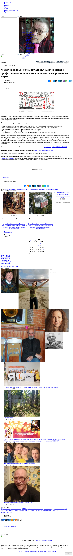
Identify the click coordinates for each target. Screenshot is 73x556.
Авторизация (5, 15)
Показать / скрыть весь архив (9, 266)
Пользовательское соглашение (47, 551)
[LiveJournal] (61, 81)
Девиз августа (8, 417)
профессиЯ (54, 189)
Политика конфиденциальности (27, 551)
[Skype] (69, 81)
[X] (56, 81)
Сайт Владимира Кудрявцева (43, 540)
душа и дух (29, 42)
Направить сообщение (11, 10)
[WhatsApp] (66, 81)
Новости (7, 5)
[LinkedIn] (59, 81)
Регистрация (8, 232)
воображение (30, 34)
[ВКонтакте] (49, 81)
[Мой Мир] (54, 81)
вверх (68, 553)
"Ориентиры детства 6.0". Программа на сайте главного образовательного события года (31, 387)
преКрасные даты (13, 510)
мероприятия (30, 53)
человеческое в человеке (50, 510)
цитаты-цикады (38, 510)
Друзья (24, 56)
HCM (23, 58)
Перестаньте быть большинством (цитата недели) (19, 502)
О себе (6, 8)
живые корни (30, 43)
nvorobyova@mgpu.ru (7, 158)
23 (43, 249)
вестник (28, 45)
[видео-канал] (2, 57)
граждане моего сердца (47, 509)
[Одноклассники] (51, 81)
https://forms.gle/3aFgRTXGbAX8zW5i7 (55, 147)
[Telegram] (71, 81)
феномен (28, 35)
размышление (30, 47)
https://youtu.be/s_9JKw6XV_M (43, 150)
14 (38, 247)
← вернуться (5, 177)
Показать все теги (6, 512)
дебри (27, 55)
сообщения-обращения (11, 189)
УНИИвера (21, 189)
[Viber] (64, 81)
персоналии (29, 48)
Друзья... (7, 7)
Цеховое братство (34, 509)
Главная (6, 4)
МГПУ (27, 189)
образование (29, 51)
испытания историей (60, 509)
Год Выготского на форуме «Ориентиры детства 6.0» (20, 463)
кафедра (28, 50)
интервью (29, 37)
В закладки (7, 2)
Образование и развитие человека (40, 189)
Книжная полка (27, 32)
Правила (7, 12)
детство (28, 40)
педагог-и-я (4, 510)
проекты (28, 39)
